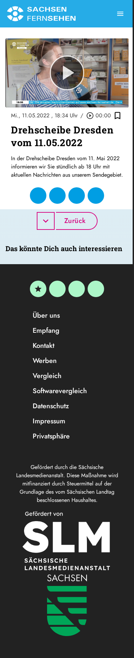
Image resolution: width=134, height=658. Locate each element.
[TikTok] (96, 289)
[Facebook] (57, 289)
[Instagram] (76, 289)
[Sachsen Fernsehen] (41, 13)
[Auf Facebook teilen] (38, 195)
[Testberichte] (38, 289)
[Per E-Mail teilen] (96, 195)
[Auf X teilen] (57, 195)
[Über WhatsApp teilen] (76, 195)
